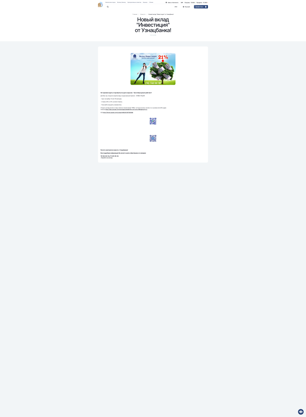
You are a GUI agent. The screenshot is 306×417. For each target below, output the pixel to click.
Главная (135, 14)
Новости (142, 14)
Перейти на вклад (106, 158)
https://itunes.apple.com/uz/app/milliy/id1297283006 (118, 112)
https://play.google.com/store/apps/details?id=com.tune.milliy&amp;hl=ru (126, 109)
